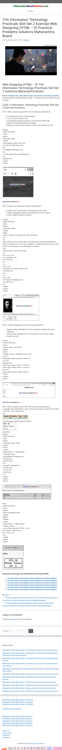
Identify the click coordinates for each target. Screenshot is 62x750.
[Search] (30, 631)
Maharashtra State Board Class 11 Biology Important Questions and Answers (29, 688)
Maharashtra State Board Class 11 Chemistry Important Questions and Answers (30, 691)
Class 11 (7, 595)
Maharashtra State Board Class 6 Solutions (17, 723)
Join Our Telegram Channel (49, 748)
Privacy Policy (7, 733)
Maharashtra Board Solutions (36, 743)
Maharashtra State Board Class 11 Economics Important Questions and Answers (30, 674)
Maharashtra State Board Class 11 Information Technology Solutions (34, 95)
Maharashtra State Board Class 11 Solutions (17, 702)
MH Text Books (42, 748)
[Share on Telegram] (2, 373)
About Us (5, 731)
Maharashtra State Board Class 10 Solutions (17, 704)
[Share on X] (2, 380)
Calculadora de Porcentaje (11, 708)
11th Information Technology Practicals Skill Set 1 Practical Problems (32, 578)
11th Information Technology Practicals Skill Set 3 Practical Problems (32, 583)
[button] (31, 748)
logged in (15, 619)
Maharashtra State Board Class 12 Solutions (17, 700)
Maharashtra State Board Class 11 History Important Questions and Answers (29, 682)
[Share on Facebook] (2, 377)
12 (38, 748)
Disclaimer (6, 735)
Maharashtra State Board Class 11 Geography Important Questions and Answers (30, 685)
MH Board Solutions (10, 748)
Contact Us (6, 737)
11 (34, 748)
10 (31, 748)
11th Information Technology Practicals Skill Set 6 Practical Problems (32, 589)
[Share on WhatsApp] (2, 369)
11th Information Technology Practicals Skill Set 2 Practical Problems (32, 580)
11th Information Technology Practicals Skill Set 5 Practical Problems (32, 587)
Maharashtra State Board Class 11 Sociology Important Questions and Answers (30, 650)
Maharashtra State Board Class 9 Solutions (17, 716)
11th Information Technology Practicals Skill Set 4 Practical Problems (32, 585)
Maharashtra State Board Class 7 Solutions (17, 721)
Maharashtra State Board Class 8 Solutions (17, 718)
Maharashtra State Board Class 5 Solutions (17, 725)
